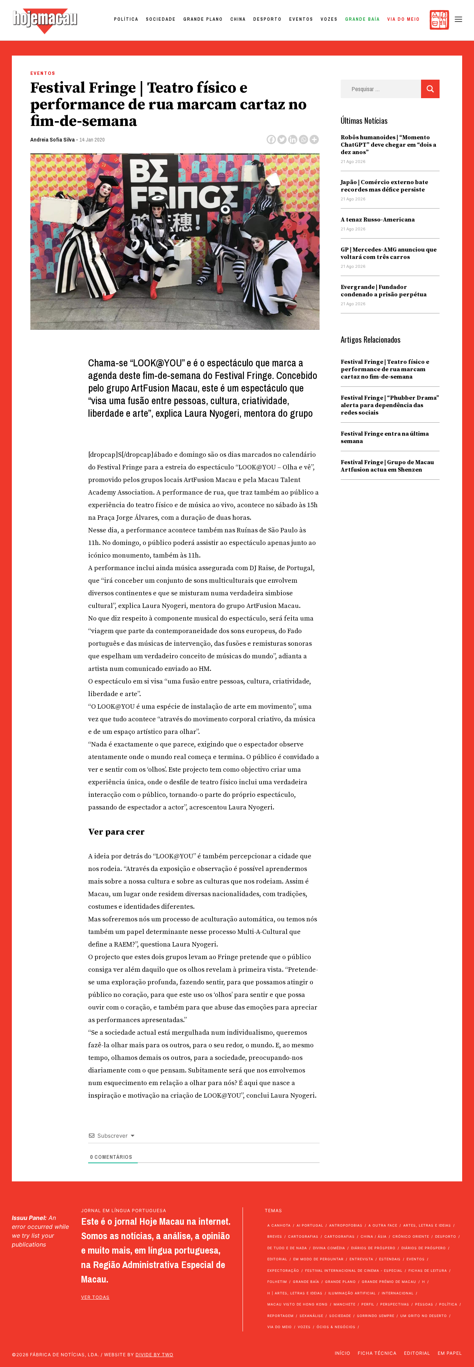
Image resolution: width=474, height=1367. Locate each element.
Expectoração (283, 1270)
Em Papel (450, 1353)
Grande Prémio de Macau (389, 1282)
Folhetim (277, 1282)
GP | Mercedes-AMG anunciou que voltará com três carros (389, 253)
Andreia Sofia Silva (52, 139)
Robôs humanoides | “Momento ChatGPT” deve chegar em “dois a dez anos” (388, 145)
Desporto (267, 19)
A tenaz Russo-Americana (378, 219)
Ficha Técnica (377, 1353)
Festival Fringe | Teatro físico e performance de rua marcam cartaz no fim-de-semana (385, 369)
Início (342, 1353)
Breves (274, 1236)
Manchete (345, 1304)
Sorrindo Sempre (375, 1316)
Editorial (277, 1259)
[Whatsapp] (303, 139)
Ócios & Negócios (336, 1327)
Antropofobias (346, 1225)
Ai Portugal (310, 1225)
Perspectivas (394, 1304)
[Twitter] (282, 139)
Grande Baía (362, 19)
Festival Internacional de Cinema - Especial (354, 1270)
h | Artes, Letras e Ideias (295, 1293)
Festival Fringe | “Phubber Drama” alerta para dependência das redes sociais (390, 405)
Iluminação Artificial (352, 1293)
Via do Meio (403, 19)
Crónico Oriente (411, 1236)
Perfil (367, 1304)
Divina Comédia (329, 1248)
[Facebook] (271, 139)
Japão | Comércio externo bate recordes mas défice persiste (384, 186)
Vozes (329, 19)
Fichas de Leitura (427, 1270)
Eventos (301, 19)
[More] (314, 139)
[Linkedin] (292, 139)
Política (126, 19)
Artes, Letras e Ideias (427, 1225)
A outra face (382, 1225)
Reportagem (280, 1316)
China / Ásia (374, 1236)
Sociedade (161, 19)
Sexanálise (311, 1316)
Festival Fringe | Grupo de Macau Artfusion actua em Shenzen (387, 466)
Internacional (398, 1293)
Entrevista (361, 1259)
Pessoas (424, 1304)
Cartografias (303, 1236)
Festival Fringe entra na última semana (385, 437)
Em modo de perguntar (318, 1259)
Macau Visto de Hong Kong (297, 1304)
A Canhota (279, 1225)
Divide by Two (154, 1354)
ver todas (95, 1297)
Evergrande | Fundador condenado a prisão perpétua (384, 290)
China (238, 19)
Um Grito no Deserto (423, 1316)
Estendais (390, 1259)
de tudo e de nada (287, 1248)
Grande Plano (203, 19)
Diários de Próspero (373, 1248)
